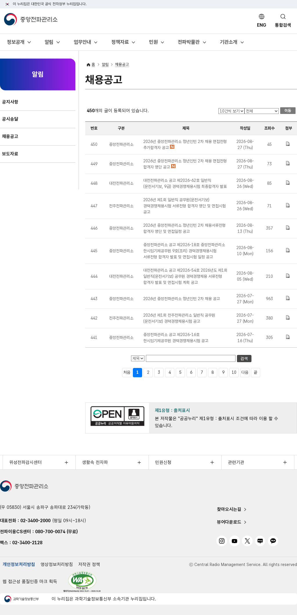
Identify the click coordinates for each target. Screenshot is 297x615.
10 (234, 372)
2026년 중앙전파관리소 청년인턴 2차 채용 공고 (181, 298)
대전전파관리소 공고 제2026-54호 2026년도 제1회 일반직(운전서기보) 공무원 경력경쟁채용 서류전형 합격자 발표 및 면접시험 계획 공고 (185, 276)
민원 (153, 44)
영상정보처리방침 (57, 564)
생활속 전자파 (95, 462)
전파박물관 (189, 44)
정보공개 (15, 44)
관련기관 (236, 462)
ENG (261, 25)
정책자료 (120, 44)
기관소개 (228, 44)
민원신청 (163, 462)
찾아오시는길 (229, 509)
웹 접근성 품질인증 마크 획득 (30, 581)
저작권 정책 (89, 564)
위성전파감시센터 (25, 462)
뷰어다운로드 (229, 522)
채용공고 (122, 64)
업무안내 (82, 44)
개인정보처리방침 (19, 564)
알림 (48, 44)
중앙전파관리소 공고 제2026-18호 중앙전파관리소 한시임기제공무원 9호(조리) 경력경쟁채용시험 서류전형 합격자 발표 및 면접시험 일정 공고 (184, 250)
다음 (244, 372)
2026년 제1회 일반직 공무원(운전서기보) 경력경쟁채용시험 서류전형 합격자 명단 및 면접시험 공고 (184, 205)
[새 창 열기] (82, 581)
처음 (126, 372)
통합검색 (283, 25)
